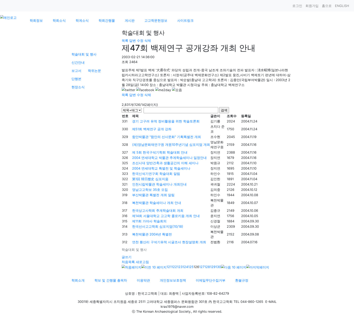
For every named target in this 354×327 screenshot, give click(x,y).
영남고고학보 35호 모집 (150, 190)
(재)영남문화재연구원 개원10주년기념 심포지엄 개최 (171, 145)
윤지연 (215, 216)
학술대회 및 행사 (83, 54)
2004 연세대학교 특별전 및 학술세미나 (161, 168)
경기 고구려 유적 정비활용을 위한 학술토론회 (166, 121)
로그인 (297, 6)
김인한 (215, 179)
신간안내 (78, 62)
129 (213, 267)
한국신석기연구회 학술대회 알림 (156, 174)
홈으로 (327, 6)
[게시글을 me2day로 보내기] (163, 89)
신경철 (215, 221)
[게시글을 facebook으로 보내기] (145, 89)
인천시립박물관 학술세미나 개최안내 (159, 184)
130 (218, 267)
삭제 (147, 40)
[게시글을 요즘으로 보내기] (177, 89)
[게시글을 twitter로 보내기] (128, 89)
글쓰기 (127, 257)
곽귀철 (215, 184)
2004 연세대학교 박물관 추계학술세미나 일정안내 (169, 158)
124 (185, 267)
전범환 (215, 242)
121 (169, 267)
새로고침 (142, 262)
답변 (132, 40)
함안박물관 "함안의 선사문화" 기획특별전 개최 (166, 137)
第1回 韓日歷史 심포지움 (150, 179)
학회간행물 (107, 20)
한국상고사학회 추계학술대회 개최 (157, 210)
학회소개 (78, 280)
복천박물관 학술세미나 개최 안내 (156, 203)
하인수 (215, 174)
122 (174, 267)
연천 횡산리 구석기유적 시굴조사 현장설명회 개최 (169, 242)
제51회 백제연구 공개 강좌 (151, 129)
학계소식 (82, 20)
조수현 (215, 137)
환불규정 (241, 280)
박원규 (215, 163)
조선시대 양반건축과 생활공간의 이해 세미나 (165, 163)
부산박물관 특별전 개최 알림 (153, 195)
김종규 (215, 210)
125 (191, 267)
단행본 (76, 79)
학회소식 (59, 20)
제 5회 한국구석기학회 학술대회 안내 (159, 152)
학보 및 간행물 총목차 (110, 280)
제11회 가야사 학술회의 (149, 221)
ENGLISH (342, 6)
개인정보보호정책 (173, 280)
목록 (125, 40)
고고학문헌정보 (155, 20)
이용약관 (143, 280)
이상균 (215, 226)
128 (207, 267)
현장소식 (78, 87)
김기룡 (215, 121)
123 (180, 267)
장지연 (215, 152)
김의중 (215, 190)
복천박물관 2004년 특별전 (152, 234)
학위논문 (94, 71)
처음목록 (128, 262)
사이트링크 (185, 20)
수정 (140, 40)
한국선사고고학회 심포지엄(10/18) (157, 226)
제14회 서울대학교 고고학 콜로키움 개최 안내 (166, 216)
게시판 (130, 20)
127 (201, 267)
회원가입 (312, 6)
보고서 (76, 71)
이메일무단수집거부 (210, 280)
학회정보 (36, 20)
